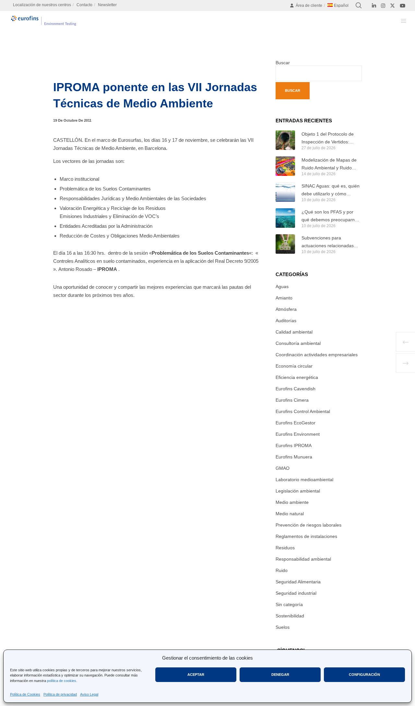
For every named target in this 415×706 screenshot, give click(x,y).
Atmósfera (286, 309)
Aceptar (195, 674)
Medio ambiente (292, 502)
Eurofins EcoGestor (295, 422)
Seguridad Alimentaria (298, 581)
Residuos (285, 547)
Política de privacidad (60, 694)
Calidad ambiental (294, 332)
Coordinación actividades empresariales (317, 354)
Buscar (283, 62)
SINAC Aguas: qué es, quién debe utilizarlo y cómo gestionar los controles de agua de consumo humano (331, 190)
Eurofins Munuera (294, 456)
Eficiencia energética (297, 377)
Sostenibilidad (290, 615)
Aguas (282, 286)
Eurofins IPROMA (294, 445)
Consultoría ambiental (298, 343)
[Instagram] (383, 5)
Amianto (284, 297)
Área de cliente (309, 5)
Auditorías (286, 320)
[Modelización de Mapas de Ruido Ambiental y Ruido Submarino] (285, 166)
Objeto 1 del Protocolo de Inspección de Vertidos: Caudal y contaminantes (328, 138)
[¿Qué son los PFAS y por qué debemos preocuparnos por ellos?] (285, 218)
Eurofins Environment (298, 434)
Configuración (364, 674)
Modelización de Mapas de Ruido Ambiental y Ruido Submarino (329, 164)
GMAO (283, 468)
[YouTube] (402, 5)
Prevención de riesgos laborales (308, 525)
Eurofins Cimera (292, 400)
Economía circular (294, 366)
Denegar (280, 674)
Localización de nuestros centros (42, 5)
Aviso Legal (89, 694)
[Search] (358, 5)
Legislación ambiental (298, 490)
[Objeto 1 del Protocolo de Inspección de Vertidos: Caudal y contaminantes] (285, 140)
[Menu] (399, 20)
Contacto (84, 5)
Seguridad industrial (296, 593)
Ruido (282, 570)
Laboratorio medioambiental (304, 479)
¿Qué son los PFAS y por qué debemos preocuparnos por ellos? (331, 216)
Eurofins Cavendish (295, 388)
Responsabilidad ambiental (303, 559)
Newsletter (107, 5)
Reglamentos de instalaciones (306, 536)
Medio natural (290, 513)
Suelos (283, 627)
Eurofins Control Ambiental (303, 411)
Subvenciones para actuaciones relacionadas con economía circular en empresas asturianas (328, 242)
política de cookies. (62, 681)
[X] (392, 5)
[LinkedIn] (374, 5)
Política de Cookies (25, 694)
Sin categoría (289, 604)
